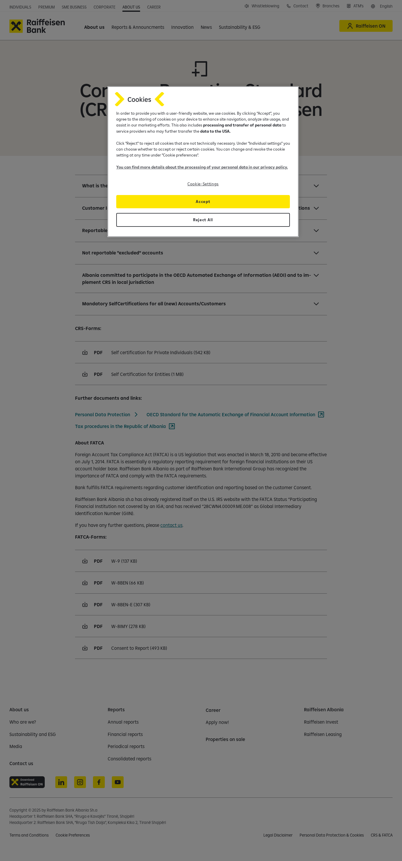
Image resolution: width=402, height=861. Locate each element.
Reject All (203, 219)
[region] (203, 161)
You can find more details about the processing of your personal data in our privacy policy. (202, 167)
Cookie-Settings (203, 183)
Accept (203, 201)
